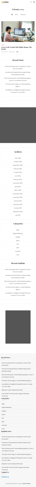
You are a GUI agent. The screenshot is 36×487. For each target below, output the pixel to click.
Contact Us (5, 477)
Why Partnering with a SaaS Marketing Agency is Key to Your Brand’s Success (17, 79)
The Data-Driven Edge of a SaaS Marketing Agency (17, 85)
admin (13, 52)
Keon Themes (26, 483)
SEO (18, 244)
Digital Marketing (18, 233)
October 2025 (18, 161)
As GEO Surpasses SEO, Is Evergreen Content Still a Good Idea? (18, 68)
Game (18, 240)
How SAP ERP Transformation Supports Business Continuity (15, 395)
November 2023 (17, 183)
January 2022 (18, 201)
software (17, 251)
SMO (17, 248)
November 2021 (17, 204)
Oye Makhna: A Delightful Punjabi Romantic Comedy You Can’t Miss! (17, 91)
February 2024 (18, 179)
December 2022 (17, 194)
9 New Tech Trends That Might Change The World (16, 48)
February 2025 (18, 169)
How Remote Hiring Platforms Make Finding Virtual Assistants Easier (17, 73)
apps (17, 230)
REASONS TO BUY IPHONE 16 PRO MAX (12, 390)
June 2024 (18, 176)
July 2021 (17, 215)
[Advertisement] (18, 125)
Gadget (18, 237)
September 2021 (17, 211)
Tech (2, 45)
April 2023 (18, 186)
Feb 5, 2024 (4, 52)
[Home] (12, 14)
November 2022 (17, 197)
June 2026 (18, 158)
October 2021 (18, 208)
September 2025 (18, 165)
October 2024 (18, 172)
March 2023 (17, 190)
